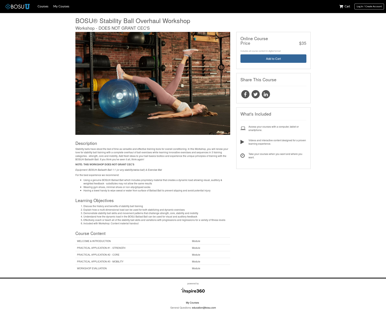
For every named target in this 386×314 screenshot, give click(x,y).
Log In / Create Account (369, 6)
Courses (43, 6)
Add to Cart (273, 58)
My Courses (61, 6)
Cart (347, 6)
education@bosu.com (204, 307)
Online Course (254, 38)
